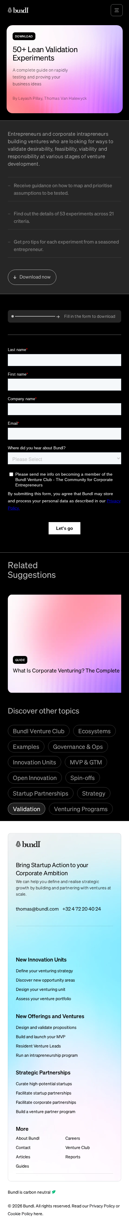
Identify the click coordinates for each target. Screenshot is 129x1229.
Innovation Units (34, 762)
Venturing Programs (81, 808)
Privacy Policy (102, 1205)
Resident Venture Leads (38, 1045)
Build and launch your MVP (40, 1036)
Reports (72, 1156)
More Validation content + (96, 579)
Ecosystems (94, 730)
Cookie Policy (20, 1213)
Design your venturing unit (40, 989)
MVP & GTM (86, 762)
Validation (26, 808)
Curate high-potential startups (44, 1083)
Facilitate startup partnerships (43, 1092)
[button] (117, 10)
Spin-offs (82, 777)
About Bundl (27, 1138)
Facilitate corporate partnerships (46, 1102)
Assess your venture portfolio (43, 998)
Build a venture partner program (45, 1111)
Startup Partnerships (40, 793)
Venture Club (77, 1147)
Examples (26, 746)
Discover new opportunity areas (45, 979)
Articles (23, 1156)
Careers (72, 1138)
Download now (35, 276)
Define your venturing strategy (44, 970)
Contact (23, 1147)
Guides (22, 1165)
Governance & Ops (78, 746)
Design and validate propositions (46, 1027)
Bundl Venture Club (38, 730)
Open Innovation (35, 777)
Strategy (93, 793)
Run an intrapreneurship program (47, 1055)
